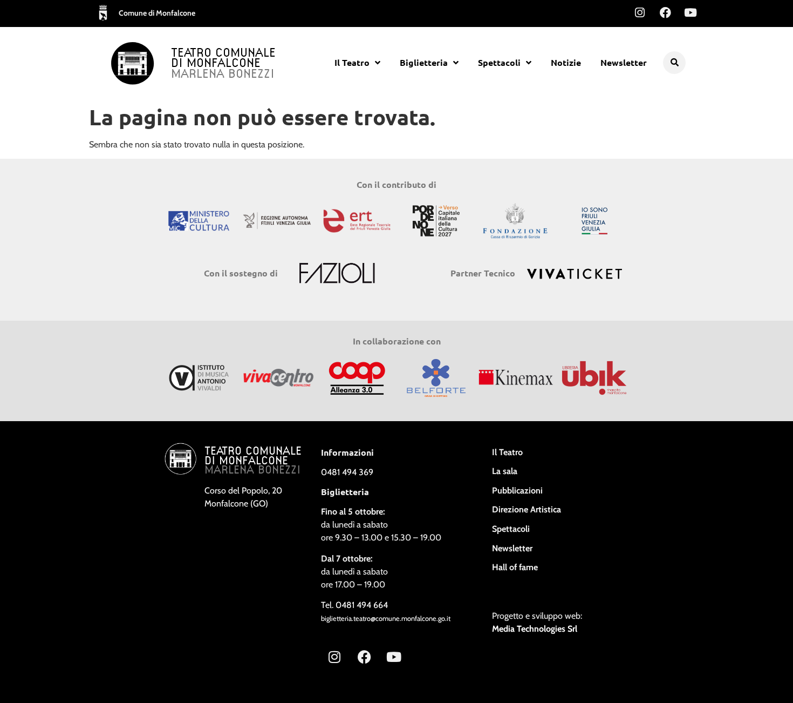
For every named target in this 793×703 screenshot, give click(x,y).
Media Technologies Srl (534, 629)
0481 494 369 (347, 472)
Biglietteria (424, 62)
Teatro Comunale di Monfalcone (223, 58)
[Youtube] (690, 12)
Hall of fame (515, 567)
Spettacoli (499, 62)
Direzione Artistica (526, 509)
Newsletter (623, 62)
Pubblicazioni (517, 490)
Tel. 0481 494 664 (354, 605)
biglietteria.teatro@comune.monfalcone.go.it (385, 618)
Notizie (566, 62)
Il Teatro (352, 62)
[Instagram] (639, 12)
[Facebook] (665, 12)
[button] (674, 62)
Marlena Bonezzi (223, 74)
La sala (504, 471)
